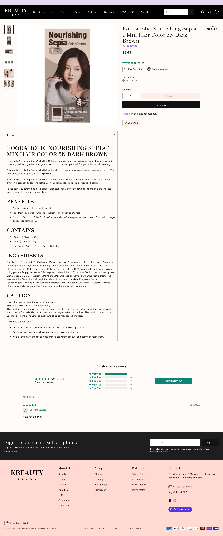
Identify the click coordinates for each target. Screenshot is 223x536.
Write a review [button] (174, 380)
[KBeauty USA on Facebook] (170, 501)
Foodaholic (131, 45)
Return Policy (139, 484)
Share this (133, 122)
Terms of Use (138, 489)
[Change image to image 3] (9, 51)
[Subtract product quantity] (125, 96)
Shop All (62, 484)
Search (62, 474)
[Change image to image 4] (9, 62)
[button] (129, 62)
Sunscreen (100, 489)
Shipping (127, 113)
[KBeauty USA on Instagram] (175, 501)
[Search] (191, 12)
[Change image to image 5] (9, 73)
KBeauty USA (28, 528)
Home (61, 479)
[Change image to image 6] (9, 84)
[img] (30, 405)
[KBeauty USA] (15, 12)
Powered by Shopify (46, 528)
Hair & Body (101, 484)
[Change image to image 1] (9, 29)
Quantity (127, 89)
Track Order (64, 505)
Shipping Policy (140, 479)
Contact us (64, 500)
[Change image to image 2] (9, 40)
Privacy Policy (139, 474)
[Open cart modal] (217, 12)
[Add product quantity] (136, 96)
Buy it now (161, 104)
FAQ (60, 495)
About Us (63, 489)
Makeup (99, 479)
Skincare (99, 474)
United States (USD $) (19, 523)
